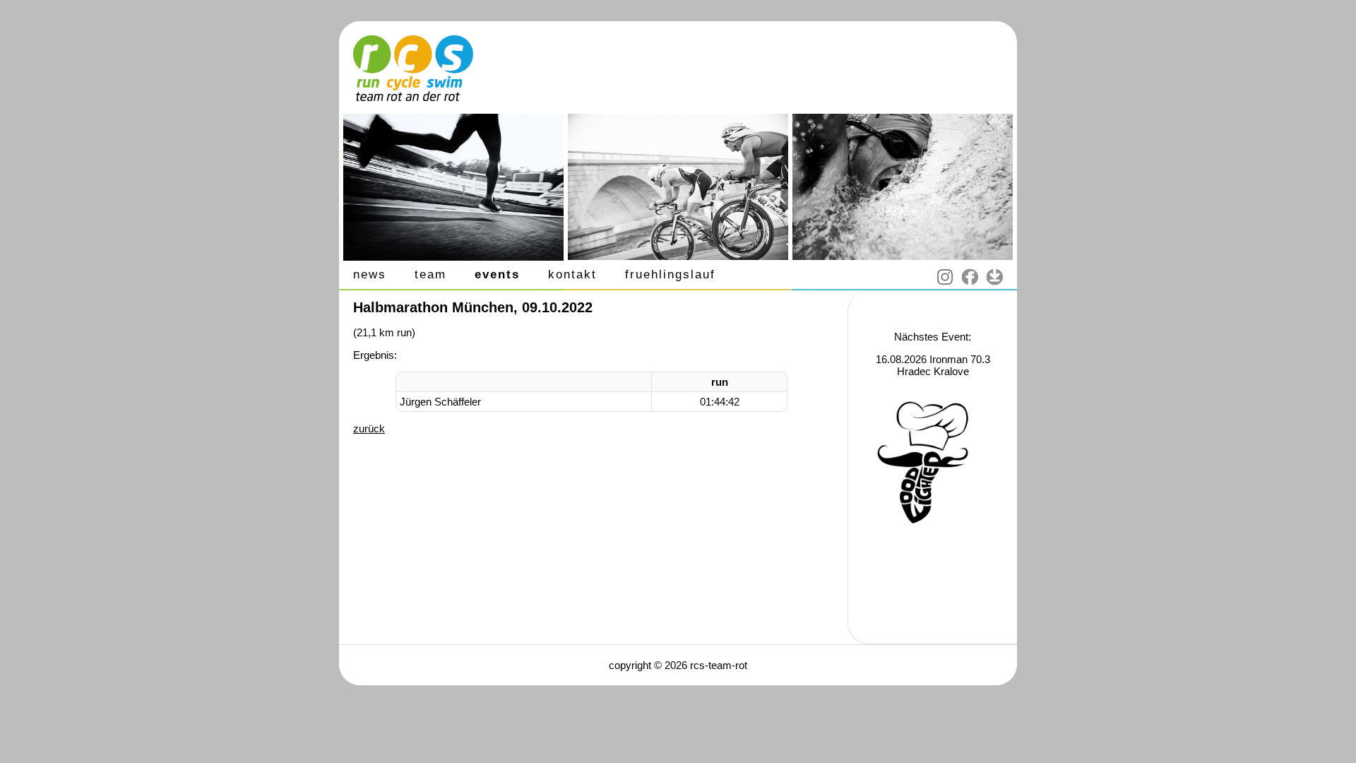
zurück (369, 428)
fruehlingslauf (670, 274)
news (369, 274)
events (497, 274)
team (430, 274)
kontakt (572, 274)
